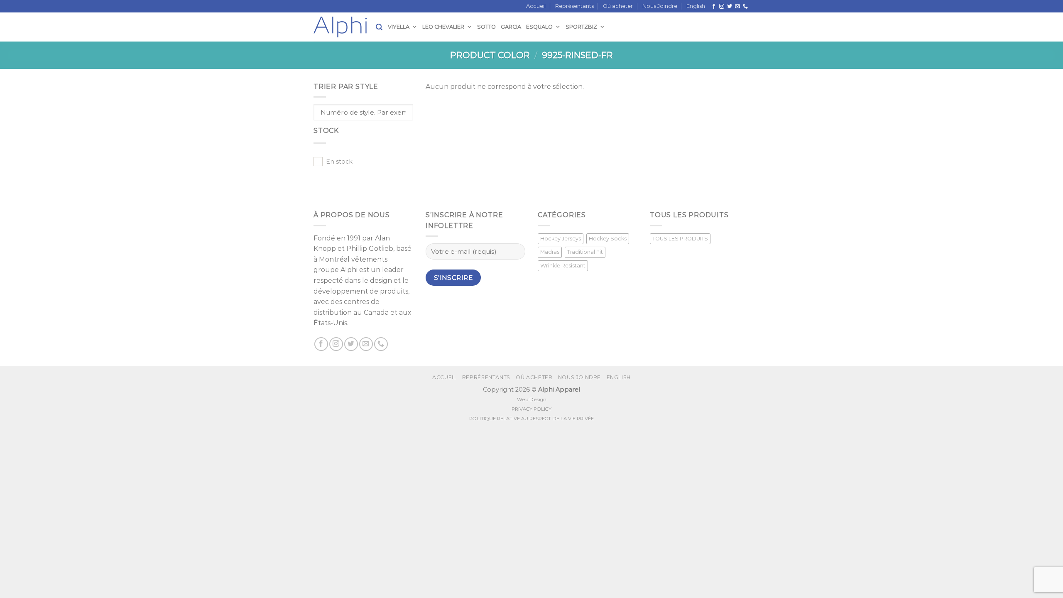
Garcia (511, 27)
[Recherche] (379, 27)
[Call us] (745, 7)
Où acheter (618, 6)
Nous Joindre (659, 6)
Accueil (536, 6)
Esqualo (539, 27)
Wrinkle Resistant (562, 265)
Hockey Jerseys (560, 238)
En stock (339, 161)
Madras (549, 252)
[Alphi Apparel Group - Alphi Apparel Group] (345, 27)
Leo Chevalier (443, 27)
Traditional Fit (585, 252)
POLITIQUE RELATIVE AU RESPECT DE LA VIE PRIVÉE (531, 419)
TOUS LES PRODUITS (680, 238)
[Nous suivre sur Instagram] (721, 7)
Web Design (531, 399)
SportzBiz (581, 27)
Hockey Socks (608, 238)
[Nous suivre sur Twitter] (729, 7)
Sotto (486, 27)
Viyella (398, 27)
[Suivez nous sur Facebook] (713, 7)
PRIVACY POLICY (531, 409)
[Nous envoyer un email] (737, 7)
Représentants (574, 6)
